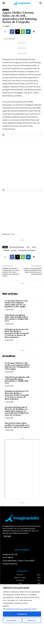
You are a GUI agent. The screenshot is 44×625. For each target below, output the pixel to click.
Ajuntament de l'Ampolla (16, 247)
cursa (28, 247)
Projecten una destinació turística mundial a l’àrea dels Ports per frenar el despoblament (32, 271)
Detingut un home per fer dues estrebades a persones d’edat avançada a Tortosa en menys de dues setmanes (17, 333)
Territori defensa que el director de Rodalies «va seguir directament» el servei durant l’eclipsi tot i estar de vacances (17, 411)
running (13, 250)
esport (34, 247)
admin (7, 26)
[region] (22, 604)
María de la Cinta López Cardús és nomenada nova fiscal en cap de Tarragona (17, 425)
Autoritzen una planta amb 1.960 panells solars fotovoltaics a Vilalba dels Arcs (16, 318)
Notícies (5, 10)
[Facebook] (12, 31)
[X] (17, 31)
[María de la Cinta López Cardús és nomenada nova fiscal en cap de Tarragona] (35, 426)
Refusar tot (32, 620)
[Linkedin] (28, 31)
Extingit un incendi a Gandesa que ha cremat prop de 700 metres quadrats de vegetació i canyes (10, 272)
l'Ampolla (6, 250)
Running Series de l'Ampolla (26, 250)
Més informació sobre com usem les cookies (20, 609)
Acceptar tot (22, 614)
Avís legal (7, 536)
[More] (33, 31)
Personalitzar (11, 620)
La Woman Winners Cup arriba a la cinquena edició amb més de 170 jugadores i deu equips (16, 304)
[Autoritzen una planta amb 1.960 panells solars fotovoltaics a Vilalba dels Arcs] (34, 318)
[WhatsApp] (23, 31)
